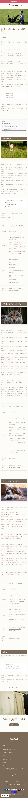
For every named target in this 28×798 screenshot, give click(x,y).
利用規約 (5, 762)
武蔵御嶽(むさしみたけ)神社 (11, 126)
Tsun (26, 134)
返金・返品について (7, 759)
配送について (6, 756)
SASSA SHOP (11, 794)
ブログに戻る (15, 687)
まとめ (5, 132)
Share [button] (4, 37)
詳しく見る (14, 725)
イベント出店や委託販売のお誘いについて (13, 769)
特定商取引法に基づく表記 (9, 749)
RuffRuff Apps (20, 134)
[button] (2, 5)
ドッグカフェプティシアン (10, 129)
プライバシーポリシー (8, 752)
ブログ (4, 765)
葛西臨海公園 (7, 123)
